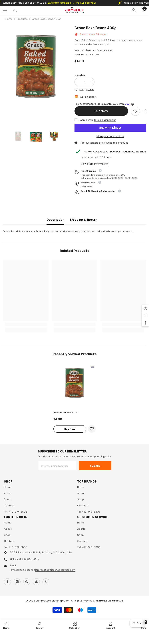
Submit (95, 466)
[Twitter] (46, 581)
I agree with (86, 119)
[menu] (5, 10)
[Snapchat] (36, 581)
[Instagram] (17, 581)
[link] (135, 111)
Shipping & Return (83, 219)
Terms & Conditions (105, 119)
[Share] (143, 111)
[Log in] (134, 10)
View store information (94, 163)
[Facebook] (7, 581)
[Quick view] (92, 367)
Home (9, 18)
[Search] (15, 10)
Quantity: (80, 75)
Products (22, 18)
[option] (36, 74)
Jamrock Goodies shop (100, 50)
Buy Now (101, 111)
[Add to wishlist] (92, 429)
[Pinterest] (26, 581)
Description (55, 219)
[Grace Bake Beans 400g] (75, 386)
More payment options (110, 136)
